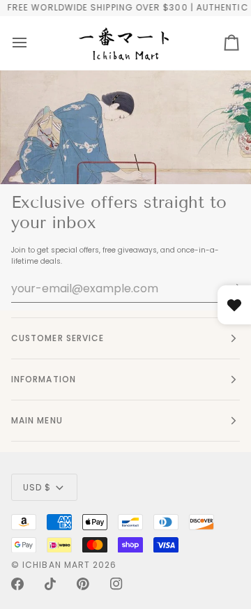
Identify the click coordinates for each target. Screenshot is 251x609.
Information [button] (43, 379)
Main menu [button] (37, 420)
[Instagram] (116, 584)
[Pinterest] (83, 584)
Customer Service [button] (57, 338)
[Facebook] (17, 584)
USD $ (37, 487)
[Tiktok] (50, 584)
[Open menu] (19, 43)
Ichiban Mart (56, 565)
